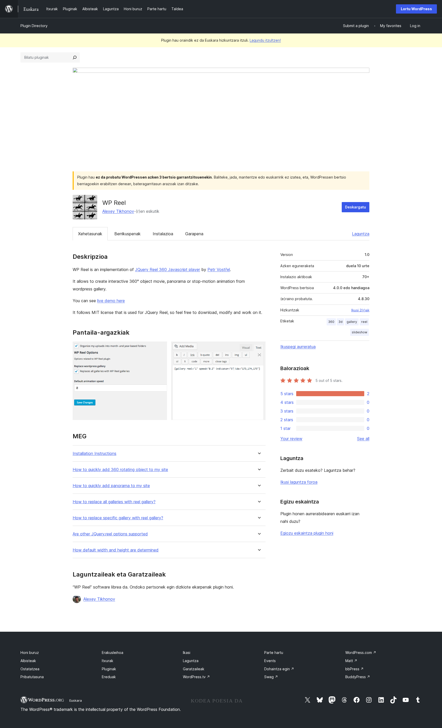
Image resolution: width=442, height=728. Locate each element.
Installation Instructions (94, 453)
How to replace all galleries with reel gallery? (114, 501)
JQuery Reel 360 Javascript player (167, 269)
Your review (291, 438)
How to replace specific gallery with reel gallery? (118, 517)
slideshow (359, 332)
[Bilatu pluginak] (75, 57)
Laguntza (360, 233)
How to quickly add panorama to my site (111, 485)
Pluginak (109, 669)
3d (340, 322)
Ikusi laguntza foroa (298, 482)
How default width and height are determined (116, 550)
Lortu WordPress (416, 9)
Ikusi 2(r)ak (360, 310)
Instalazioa (163, 233)
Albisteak (28, 661)
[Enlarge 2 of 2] (258, 348)
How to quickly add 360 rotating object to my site (120, 469)
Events (270, 661)
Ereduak (109, 677)
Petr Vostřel (218, 269)
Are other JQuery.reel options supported (110, 534)
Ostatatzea (29, 669)
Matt (351, 661)
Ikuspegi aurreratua (298, 346)
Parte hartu (273, 652)
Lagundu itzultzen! (265, 40)
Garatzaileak (193, 669)
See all (363, 438)
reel (364, 322)
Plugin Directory (34, 26)
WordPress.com (360, 652)
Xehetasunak (90, 233)
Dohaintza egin (279, 669)
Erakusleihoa (112, 652)
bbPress (354, 669)
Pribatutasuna (32, 677)
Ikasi (186, 652)
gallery (352, 322)
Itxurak (107, 661)
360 (331, 322)
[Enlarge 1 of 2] (160, 348)
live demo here (111, 300)
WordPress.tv (196, 677)
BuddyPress (357, 677)
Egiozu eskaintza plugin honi (306, 533)
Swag (271, 677)
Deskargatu (355, 207)
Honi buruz (29, 652)
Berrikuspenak (127, 233)
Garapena (194, 233)
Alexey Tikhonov (118, 211)
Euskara (75, 700)
